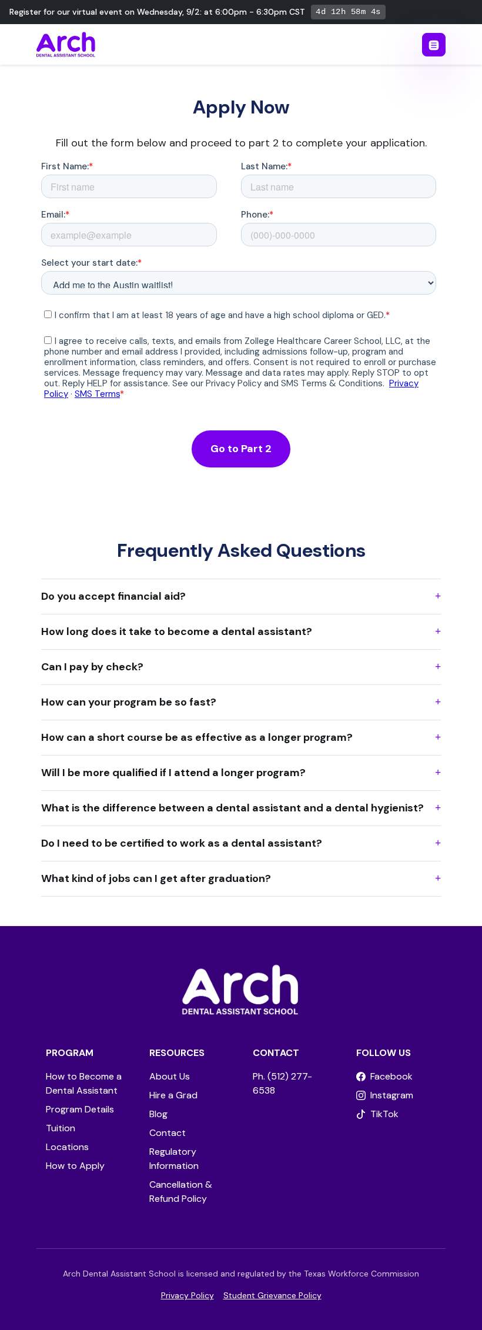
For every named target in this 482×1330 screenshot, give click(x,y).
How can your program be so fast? (128, 702)
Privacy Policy (187, 1295)
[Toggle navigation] (434, 44)
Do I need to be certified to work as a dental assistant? (181, 843)
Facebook (391, 1076)
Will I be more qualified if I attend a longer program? (173, 773)
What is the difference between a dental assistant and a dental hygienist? (232, 808)
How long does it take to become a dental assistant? (176, 631)
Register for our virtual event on (157, 11)
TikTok (384, 1114)
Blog (158, 1114)
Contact (167, 1133)
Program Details (80, 1109)
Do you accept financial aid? (113, 596)
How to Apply (75, 1165)
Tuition (60, 1128)
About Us (169, 1076)
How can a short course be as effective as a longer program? (197, 737)
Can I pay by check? (92, 667)
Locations (67, 1147)
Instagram (391, 1095)
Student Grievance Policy (272, 1295)
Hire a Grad (173, 1095)
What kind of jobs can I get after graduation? (156, 878)
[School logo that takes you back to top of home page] (241, 992)
